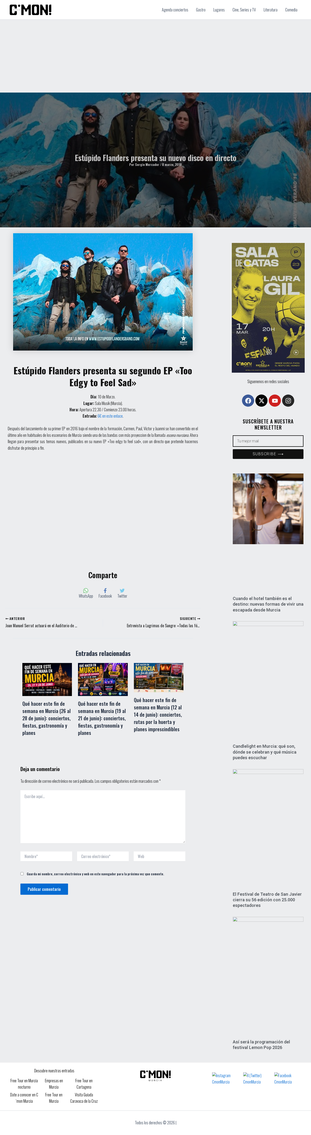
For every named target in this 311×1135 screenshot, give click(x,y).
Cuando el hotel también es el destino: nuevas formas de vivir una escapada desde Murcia (268, 604)
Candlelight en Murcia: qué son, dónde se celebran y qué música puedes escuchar (264, 752)
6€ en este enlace (110, 416)
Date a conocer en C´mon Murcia (24, 1098)
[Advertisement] (155, 56)
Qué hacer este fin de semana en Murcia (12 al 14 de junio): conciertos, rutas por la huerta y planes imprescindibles (158, 714)
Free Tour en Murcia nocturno (24, 1084)
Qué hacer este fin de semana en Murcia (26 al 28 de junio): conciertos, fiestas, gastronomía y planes (46, 718)
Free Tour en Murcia (53, 1098)
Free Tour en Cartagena (84, 1084)
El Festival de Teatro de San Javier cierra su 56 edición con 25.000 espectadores (267, 900)
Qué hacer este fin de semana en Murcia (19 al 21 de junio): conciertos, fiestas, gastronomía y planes (102, 718)
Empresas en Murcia (54, 1084)
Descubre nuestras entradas (54, 1071)
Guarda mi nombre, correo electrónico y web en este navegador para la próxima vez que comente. (95, 873)
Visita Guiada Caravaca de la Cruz (84, 1098)
